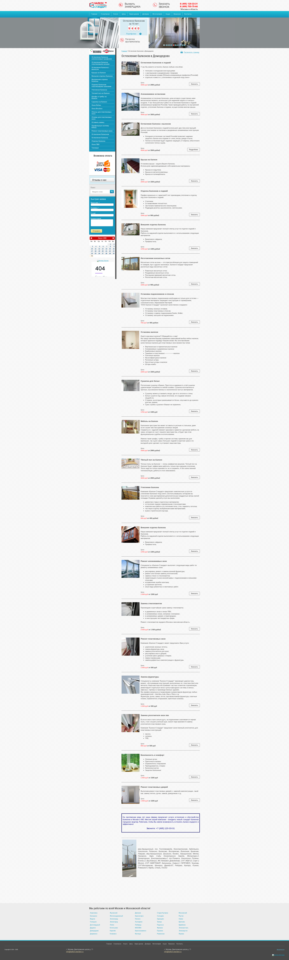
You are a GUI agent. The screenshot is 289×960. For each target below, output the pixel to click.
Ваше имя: (95, 202)
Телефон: (95, 208)
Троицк (159, 922)
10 (182, 45)
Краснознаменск (140, 931)
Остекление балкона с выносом (100, 68)
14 (106, 249)
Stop (164, 45)
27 (103, 253)
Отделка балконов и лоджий (154, 191)
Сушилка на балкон (99, 102)
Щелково (182, 922)
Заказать (194, 84)
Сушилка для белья (150, 381)
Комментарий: (96, 218)
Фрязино (160, 928)
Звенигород (114, 922)
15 (110, 249)
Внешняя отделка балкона (102, 76)
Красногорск (139, 916)
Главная (94, 14)
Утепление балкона (99, 90)
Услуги (115, 14)
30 (113, 253)
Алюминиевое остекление (153, 94)
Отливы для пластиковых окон (102, 118)
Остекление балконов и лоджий (156, 63)
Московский (183, 913)
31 (92, 256)
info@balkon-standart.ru (75, 952)
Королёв (113, 931)
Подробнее (193, 149)
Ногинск (137, 919)
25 (95, 253)
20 (103, 251)
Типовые (95, 148)
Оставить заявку (98, 122)
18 (95, 251)
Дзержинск (93, 934)
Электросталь (183, 928)
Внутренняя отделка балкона (100, 80)
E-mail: (93, 213)
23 (113, 251)
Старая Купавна (162, 913)
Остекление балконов (100, 134)
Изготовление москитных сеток (155, 258)
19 (99, 251)
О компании (105, 14)
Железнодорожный (116, 916)
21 (106, 251)
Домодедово (94, 931)
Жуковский (113, 913)
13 (103, 249)
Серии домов (134, 14)
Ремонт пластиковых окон (102, 131)
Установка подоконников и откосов (157, 294)
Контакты (187, 14)
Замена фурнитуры (150, 677)
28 (106, 253)
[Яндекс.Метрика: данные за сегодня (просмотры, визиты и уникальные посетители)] (278, 955)
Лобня (112, 925)
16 (113, 249)
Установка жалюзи (149, 332)
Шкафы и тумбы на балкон (99, 97)
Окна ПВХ (95, 144)
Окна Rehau (96, 105)
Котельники (114, 928)
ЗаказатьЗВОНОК (164, 5)
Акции (168, 14)
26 (99, 253)
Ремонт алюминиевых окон (154, 561)
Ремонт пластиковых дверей (154, 787)
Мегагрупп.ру (280, 949)
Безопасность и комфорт (152, 755)
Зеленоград (114, 919)
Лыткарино (138, 922)
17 (92, 251)
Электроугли (183, 931)
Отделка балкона (98, 141)
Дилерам (145, 14)
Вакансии (177, 14)
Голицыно (93, 922)
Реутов (181, 916)
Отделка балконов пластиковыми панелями (101, 85)
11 (184, 45)
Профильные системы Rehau (100, 126)
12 (99, 249)
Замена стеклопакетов (151, 603)
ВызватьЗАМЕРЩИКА (132, 5)
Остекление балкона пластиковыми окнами (101, 63)
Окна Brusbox (97, 108)
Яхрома (181, 934)
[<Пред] (91, 238)
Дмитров (138, 913)
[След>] (113, 238)
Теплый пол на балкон (101, 93)
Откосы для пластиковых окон (101, 113)
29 (110, 253)
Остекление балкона (100, 137)
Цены (124, 14)
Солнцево (160, 916)
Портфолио (131, 34)
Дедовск (93, 928)
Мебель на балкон (149, 421)
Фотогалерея (157, 14)
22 (110, 251)
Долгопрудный (95, 925)
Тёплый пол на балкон (151, 460)
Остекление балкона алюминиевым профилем (102, 58)
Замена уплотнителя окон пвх (155, 715)
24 (92, 253)
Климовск (113, 934)
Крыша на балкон (99, 72)
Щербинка (182, 925)
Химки (181, 919)
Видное (92, 919)
